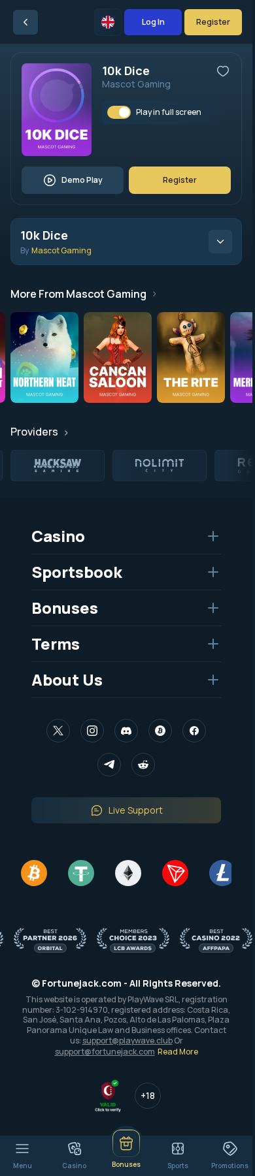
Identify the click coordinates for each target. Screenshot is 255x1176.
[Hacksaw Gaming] (57, 465)
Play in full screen (168, 112)
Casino (58, 536)
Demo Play (82, 179)
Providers (34, 431)
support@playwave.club (127, 1040)
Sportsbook (76, 571)
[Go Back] (25, 22)
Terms (55, 643)
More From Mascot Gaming (78, 294)
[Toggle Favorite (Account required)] (222, 71)
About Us (67, 679)
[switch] (119, 112)
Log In (153, 21)
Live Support (136, 810)
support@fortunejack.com (105, 1051)
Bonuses (64, 607)
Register (213, 21)
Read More (178, 1051)
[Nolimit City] (159, 465)
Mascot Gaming (136, 84)
